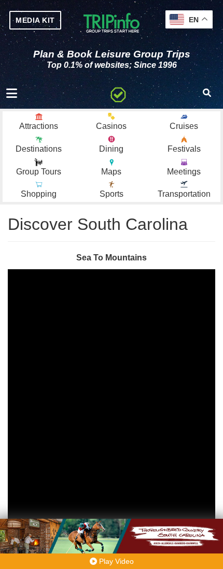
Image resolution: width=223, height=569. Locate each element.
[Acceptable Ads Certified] (118, 93)
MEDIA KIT (35, 20)
